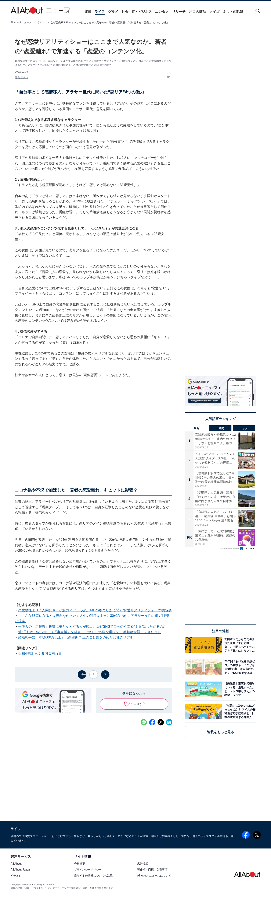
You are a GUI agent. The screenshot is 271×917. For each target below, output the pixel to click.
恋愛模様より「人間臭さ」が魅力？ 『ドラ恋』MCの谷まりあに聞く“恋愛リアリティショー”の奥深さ (95, 610)
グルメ (113, 11)
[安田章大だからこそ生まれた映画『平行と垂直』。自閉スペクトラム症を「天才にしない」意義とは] (239, 645)
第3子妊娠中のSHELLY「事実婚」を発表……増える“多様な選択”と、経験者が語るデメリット (89, 632)
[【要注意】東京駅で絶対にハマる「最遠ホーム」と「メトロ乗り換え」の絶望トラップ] (239, 689)
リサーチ (179, 11)
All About (16, 863)
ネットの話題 (233, 11)
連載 (87, 11)
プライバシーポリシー (88, 869)
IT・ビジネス (142, 11)
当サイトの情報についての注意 (93, 875)
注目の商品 (197, 11)
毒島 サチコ (21, 77)
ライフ (100, 11)
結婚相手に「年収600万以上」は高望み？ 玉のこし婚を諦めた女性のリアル (75, 637)
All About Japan (20, 869)
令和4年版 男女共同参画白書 (40, 653)
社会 (125, 11)
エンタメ (162, 11)
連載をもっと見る (220, 732)
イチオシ (16, 875)
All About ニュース (21, 22)
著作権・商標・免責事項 (152, 869)
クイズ (214, 11)
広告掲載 (142, 863)
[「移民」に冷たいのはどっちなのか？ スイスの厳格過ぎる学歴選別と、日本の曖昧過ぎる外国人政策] (239, 711)
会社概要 (79, 863)
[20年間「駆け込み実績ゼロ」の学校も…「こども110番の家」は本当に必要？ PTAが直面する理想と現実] (239, 667)
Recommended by (229, 548)
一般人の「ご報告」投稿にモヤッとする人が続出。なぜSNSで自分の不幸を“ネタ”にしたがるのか (92, 626)
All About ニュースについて (154, 875)
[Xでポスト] (161, 722)
